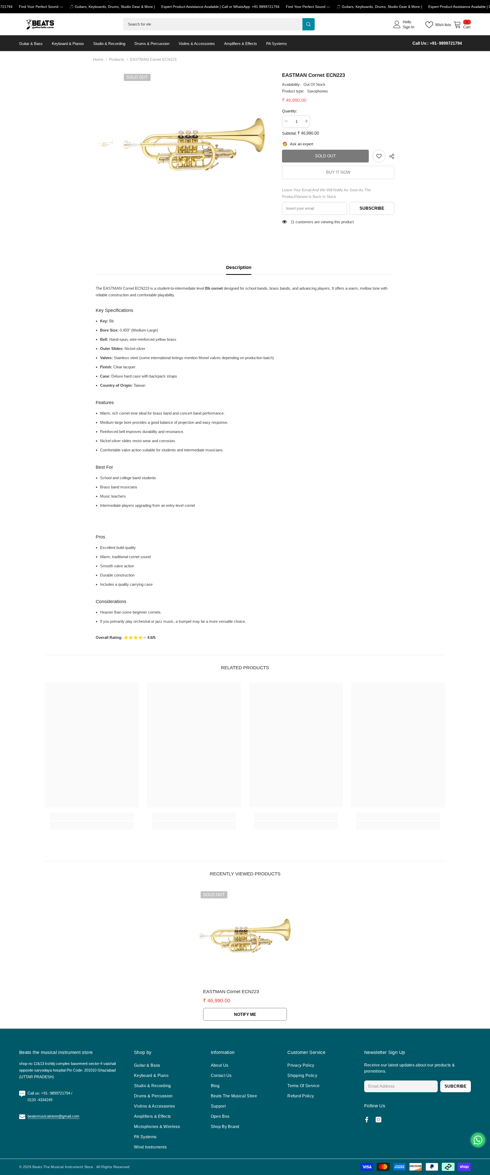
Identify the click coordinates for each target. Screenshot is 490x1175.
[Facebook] (367, 1119)
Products (116, 59)
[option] (194, 144)
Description (238, 267)
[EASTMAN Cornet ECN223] (245, 936)
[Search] (219, 24)
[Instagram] (378, 1119)
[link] (379, 156)
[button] (126, 288)
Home (98, 59)
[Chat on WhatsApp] (478, 1140)
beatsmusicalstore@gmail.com (53, 1116)
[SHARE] (389, 156)
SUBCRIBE (456, 1086)
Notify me (245, 1014)
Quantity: (289, 111)
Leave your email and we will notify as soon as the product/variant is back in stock (326, 193)
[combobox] (212, 24)
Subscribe (372, 208)
